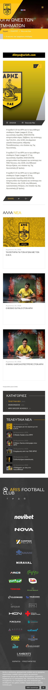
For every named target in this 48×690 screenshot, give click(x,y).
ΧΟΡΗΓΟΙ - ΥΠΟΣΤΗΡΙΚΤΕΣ (24, 661)
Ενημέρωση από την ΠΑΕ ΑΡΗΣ (25, 451)
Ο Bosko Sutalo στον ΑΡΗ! (19, 308)
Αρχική (5, 31)
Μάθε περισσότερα (32, 687)
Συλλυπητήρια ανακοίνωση (23, 459)
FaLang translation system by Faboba (10, 386)
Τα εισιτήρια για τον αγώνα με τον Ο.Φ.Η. (25, 427)
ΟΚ (43, 687)
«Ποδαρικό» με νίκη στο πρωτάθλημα (22, 468)
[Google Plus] (26, 198)
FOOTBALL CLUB (23, 491)
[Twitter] (18, 198)
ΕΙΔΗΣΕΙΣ (14, 31)
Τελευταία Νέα (26, 31)
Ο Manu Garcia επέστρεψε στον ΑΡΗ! (24, 364)
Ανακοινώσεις (16, 405)
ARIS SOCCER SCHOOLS (19, 408)
